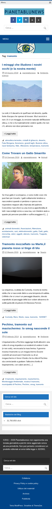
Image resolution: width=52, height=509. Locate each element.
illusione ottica (41, 143)
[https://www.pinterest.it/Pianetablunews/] (32, 20)
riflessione (24, 146)
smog (32, 384)
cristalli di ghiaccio (30, 140)
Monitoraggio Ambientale (12, 382)
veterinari (6, 237)
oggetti (19, 234)
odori (13, 234)
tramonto (45, 146)
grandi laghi (30, 143)
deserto (42, 140)
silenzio (26, 234)
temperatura (35, 146)
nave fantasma (8, 146)
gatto (46, 231)
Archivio (26, 494)
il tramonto (9, 379)
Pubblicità (26, 499)
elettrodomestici (25, 231)
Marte (21, 317)
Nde (17, 146)
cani (16, 231)
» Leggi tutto (10, 134)
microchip (6, 234)
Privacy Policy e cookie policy (26, 483)
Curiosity (8, 317)
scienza (5, 76)
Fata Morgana (8, 143)
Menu (3, 2)
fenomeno (19, 143)
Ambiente (44, 73)
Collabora (26, 478)
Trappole (43, 234)
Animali (44, 157)
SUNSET (43, 317)
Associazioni (26, 229)
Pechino (25, 384)
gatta (35, 231)
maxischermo (33, 379)
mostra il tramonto (31, 382)
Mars (15, 317)
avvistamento (7, 231)
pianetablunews (29, 73)
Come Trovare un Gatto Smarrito (24, 153)
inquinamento (21, 379)
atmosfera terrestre (13, 140)
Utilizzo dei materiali (26, 489)
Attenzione (36, 229)
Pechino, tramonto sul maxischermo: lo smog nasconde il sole (26, 328)
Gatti (41, 231)
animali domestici (12, 229)
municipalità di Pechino (11, 384)
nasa (27, 317)
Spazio (43, 252)
